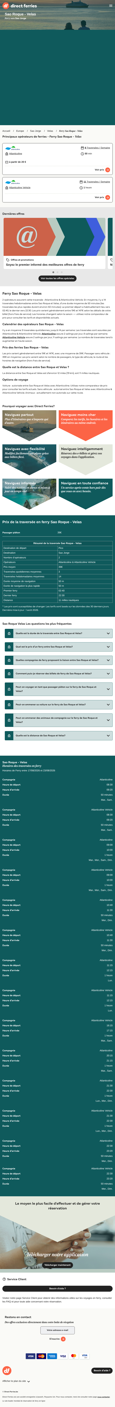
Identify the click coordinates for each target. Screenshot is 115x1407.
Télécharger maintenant (57, 1265)
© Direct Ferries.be (10, 1392)
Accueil (6, 131)
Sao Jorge (35, 131)
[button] (59, 633)
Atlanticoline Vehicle (13, 337)
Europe (20, 131)
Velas (50, 131)
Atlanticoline (49, 334)
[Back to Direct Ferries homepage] (19, 5)
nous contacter (103, 1397)
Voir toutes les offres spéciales (57, 278)
